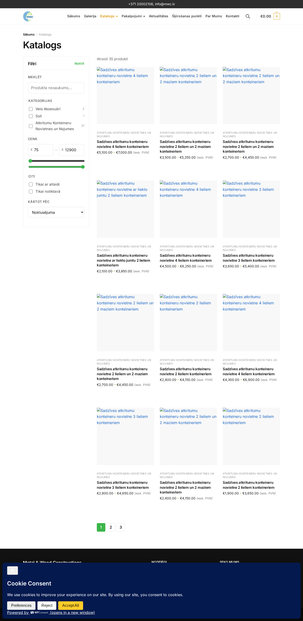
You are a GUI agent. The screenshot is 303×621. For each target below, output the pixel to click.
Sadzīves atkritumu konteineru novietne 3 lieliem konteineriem (249, 257)
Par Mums (213, 16)
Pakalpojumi (132, 16)
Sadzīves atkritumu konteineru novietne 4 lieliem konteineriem (123, 144)
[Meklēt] (248, 16)
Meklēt (35, 77)
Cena (32, 139)
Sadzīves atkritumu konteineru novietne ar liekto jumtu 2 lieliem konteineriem (123, 260)
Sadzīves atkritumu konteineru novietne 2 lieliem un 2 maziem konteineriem (185, 147)
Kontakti (232, 16)
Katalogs (107, 16)
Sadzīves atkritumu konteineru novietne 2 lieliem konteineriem (186, 371)
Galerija (90, 16)
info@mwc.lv (165, 4)
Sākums (73, 16)
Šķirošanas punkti (187, 16)
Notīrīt (79, 63)
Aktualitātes (158, 16)
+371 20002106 (140, 4)
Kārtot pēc (38, 202)
